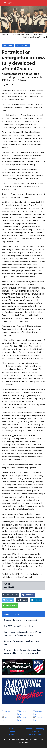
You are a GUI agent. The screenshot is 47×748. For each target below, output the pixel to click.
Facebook (28, 595)
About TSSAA (35, 735)
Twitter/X (9, 600)
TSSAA (10, 3)
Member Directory (35, 729)
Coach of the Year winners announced (20, 620)
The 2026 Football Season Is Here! (18, 626)
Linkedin (37, 600)
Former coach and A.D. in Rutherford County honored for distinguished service (23, 633)
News (11, 735)
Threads (23, 600)
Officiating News (22, 46)
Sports (12, 732)
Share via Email (11, 595)
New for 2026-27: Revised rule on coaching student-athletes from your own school (22, 651)
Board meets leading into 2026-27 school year (21, 642)
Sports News (8, 46)
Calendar (35, 732)
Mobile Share (11, 605)
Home (12, 729)
